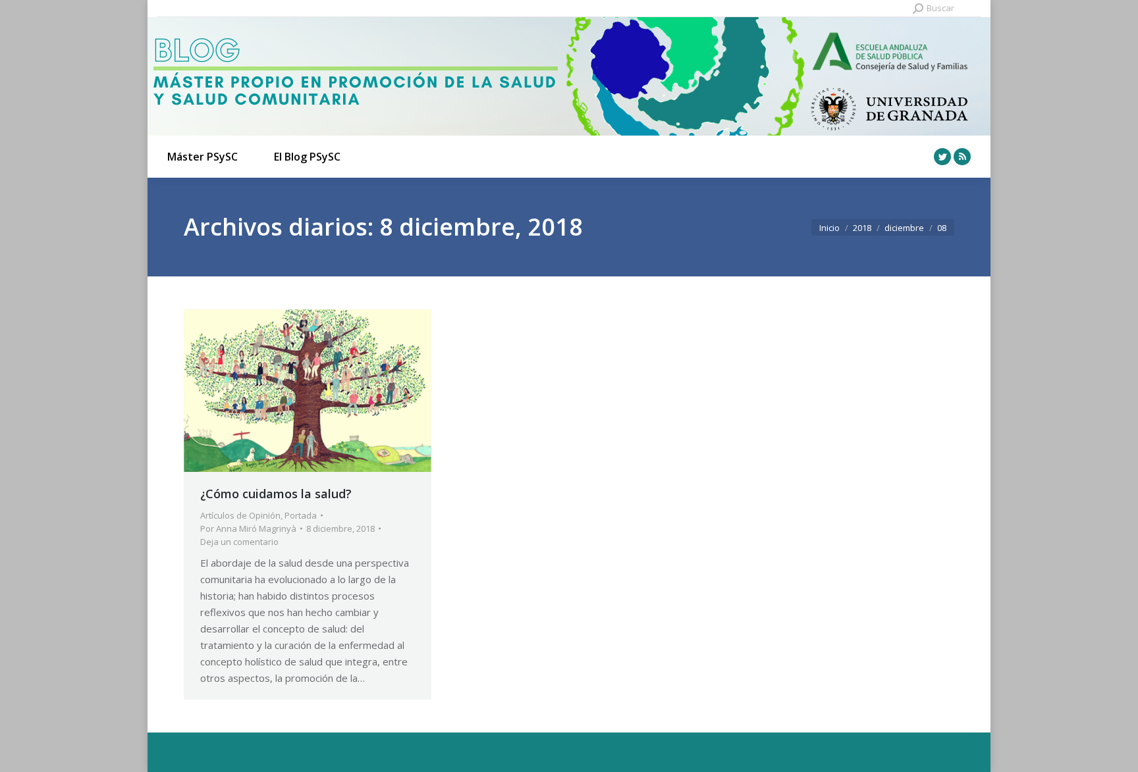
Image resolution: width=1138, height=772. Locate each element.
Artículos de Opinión (240, 515)
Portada (300, 515)
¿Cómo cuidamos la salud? (276, 494)
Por (248, 528)
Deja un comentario (239, 542)
